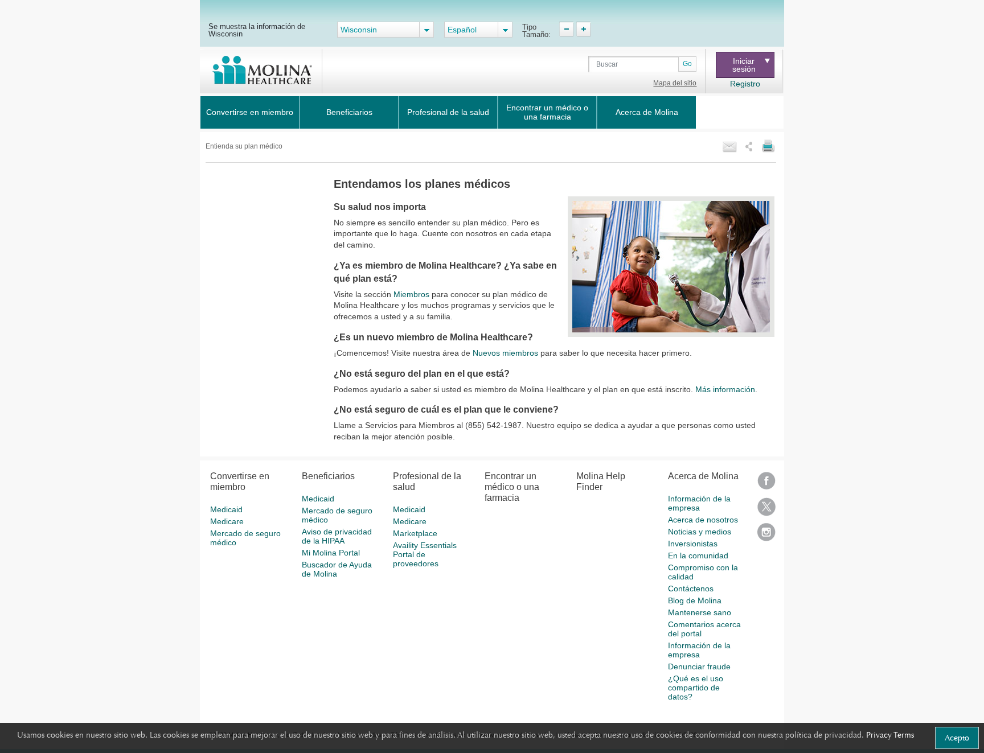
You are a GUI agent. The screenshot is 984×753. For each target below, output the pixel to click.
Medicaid (226, 509)
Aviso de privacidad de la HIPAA (337, 536)
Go (687, 64)
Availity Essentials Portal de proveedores (425, 554)
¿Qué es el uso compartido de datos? (695, 687)
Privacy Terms (890, 735)
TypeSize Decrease (566, 29)
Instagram (766, 536)
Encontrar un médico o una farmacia (547, 112)
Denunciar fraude (699, 666)
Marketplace (415, 533)
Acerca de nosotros (703, 519)
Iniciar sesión (744, 64)
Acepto (957, 738)
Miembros (411, 294)
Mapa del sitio (674, 83)
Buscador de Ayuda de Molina (337, 569)
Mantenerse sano (699, 612)
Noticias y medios (699, 531)
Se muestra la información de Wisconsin (256, 30)
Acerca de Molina (647, 112)
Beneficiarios (349, 112)
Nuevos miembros (505, 352)
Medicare (227, 521)
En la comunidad (698, 555)
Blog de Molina (694, 600)
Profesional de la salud (448, 112)
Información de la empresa (699, 503)
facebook (766, 484)
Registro (745, 83)
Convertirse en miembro (249, 112)
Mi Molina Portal (331, 552)
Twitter (766, 510)
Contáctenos (691, 588)
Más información (725, 389)
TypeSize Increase (583, 29)
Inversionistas (693, 543)
